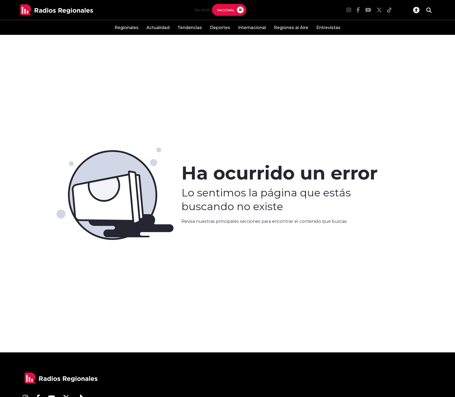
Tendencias (189, 27)
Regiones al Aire (291, 27)
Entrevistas (328, 27)
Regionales (127, 27)
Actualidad (158, 27)
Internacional (252, 27)
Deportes (220, 27)
